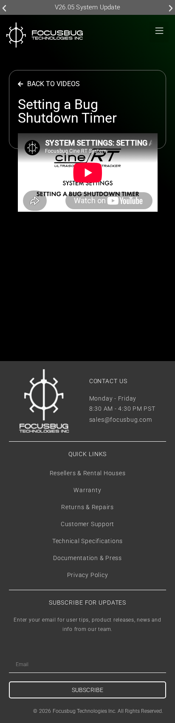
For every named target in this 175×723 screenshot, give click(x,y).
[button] (4, 8)
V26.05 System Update (87, 7)
